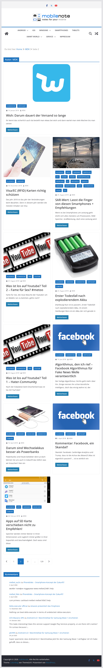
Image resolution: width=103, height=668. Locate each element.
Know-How (60, 181)
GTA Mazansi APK (16, 618)
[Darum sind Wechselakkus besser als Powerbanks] (27, 416)
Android (22, 30)
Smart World (33, 36)
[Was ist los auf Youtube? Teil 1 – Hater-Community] (27, 344)
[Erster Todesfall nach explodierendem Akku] (76, 255)
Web (30, 276)
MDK (23, 110)
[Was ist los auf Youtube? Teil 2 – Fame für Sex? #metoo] (27, 252)
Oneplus (85, 181)
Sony (79, 186)
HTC (57, 177)
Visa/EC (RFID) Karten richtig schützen (26, 192)
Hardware (20, 181)
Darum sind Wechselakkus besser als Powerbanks (25, 450)
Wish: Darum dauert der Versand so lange (36, 115)
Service (49, 36)
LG (67, 181)
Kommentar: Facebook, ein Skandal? (74, 445)
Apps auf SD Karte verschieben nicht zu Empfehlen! (20, 525)
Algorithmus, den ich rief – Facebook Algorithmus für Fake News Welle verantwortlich (74, 370)
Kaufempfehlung (83, 177)
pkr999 (12, 633)
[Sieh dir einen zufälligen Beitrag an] (96, 34)
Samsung (59, 186)
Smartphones (61, 30)
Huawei (64, 177)
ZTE (65, 190)
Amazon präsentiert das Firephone (45, 606)
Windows (43, 30)
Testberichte (88, 186)
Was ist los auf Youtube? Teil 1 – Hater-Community (26, 380)
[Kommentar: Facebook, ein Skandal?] (76, 416)
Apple (68, 172)
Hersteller (87, 172)
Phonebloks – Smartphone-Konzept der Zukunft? (44, 582)
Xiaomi (58, 190)
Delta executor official (18, 606)
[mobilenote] (7, 34)
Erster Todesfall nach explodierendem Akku (71, 298)
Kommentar (11, 106)
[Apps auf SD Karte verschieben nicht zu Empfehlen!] (27, 490)
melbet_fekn (14, 594)
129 (41, 561)
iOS (33, 30)
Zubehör (59, 286)
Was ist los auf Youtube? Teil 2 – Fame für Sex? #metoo (26, 288)
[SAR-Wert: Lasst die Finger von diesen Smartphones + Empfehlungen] (76, 152)
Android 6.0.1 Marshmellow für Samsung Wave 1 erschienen (52, 618)
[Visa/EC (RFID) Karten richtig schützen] (27, 157)
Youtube (37, 276)
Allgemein (10, 181)
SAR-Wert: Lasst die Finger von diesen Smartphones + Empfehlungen (74, 204)
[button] (27, 30)
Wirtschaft (22, 106)
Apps (18, 507)
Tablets (75, 30)
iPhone (72, 177)
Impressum (65, 36)
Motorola (75, 181)
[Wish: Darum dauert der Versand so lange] (51, 83)
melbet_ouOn (15, 582)
